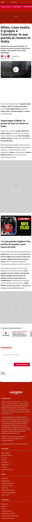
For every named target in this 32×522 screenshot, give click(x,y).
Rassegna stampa (6, 455)
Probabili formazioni (7, 483)
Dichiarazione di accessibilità (10, 516)
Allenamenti (5, 465)
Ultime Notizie (5, 453)
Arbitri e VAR (5, 495)
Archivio (3, 509)
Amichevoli (4, 488)
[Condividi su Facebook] (5, 56)
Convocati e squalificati (8, 492)
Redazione (4, 504)
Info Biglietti (5, 462)
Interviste (4, 467)
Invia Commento (22, 364)
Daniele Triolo (15, 56)
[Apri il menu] (2, 2)
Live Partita (4, 478)
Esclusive (4, 458)
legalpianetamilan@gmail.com (10, 433)
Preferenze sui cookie (7, 518)
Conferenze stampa (7, 469)
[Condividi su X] (8, 56)
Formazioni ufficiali (7, 485)
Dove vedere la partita (8, 490)
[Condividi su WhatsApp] (2, 56)
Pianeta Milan (6, 7)
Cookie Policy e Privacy (8, 513)
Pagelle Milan (5, 481)
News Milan (17, 6)
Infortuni (4, 460)
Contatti (3, 506)
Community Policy (6, 511)
